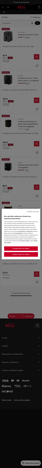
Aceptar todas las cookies (21, 254)
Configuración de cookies (21, 248)
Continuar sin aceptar (33, 211)
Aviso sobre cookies (24, 240)
